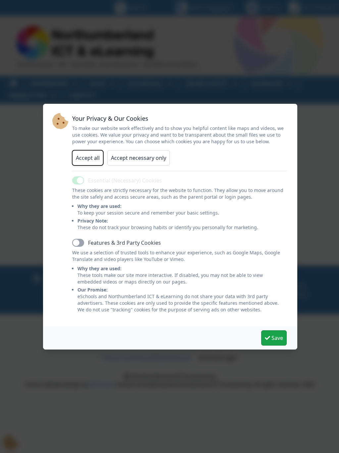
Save (276, 338)
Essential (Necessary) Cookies (125, 180)
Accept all (88, 158)
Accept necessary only (138, 158)
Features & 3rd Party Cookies (124, 242)
